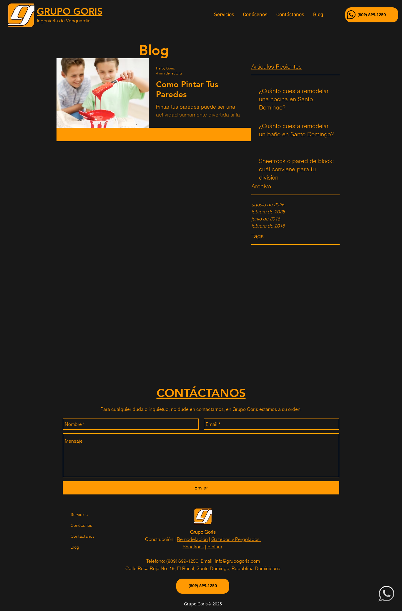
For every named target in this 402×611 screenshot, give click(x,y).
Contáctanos (82, 536)
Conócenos (81, 525)
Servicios (79, 514)
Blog (75, 547)
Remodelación (192, 539)
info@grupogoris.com (237, 561)
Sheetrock (193, 546)
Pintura (214, 546)
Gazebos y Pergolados (236, 539)
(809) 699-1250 (182, 561)
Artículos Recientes (276, 66)
